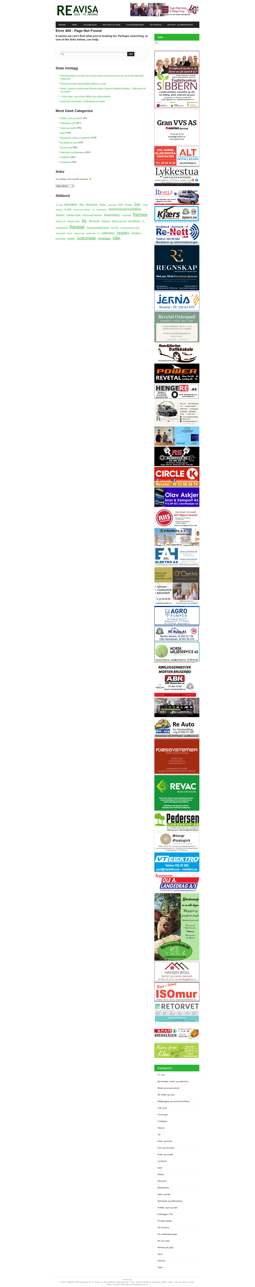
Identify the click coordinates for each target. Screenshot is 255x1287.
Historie (161, 1128)
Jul (93, 209)
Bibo (81, 204)
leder (160, 1168)
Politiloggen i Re (67, 123)
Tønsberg (122, 232)
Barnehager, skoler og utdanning (75, 137)
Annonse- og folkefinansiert (180, 24)
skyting (69, 233)
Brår (121, 204)
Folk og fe (162, 1108)
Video (74, 24)
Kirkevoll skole (101, 209)
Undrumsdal (86, 238)
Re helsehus (134, 221)
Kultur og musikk (68, 128)
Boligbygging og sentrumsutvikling (173, 1101)
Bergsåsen (70, 204)
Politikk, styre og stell (70, 118)
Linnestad (126, 215)
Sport (62, 133)
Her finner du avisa (111, 24)
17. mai (59, 205)
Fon (137, 204)
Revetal (77, 226)
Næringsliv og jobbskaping (72, 152)
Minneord (162, 1181)
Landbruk (162, 1161)
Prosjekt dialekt (165, 1221)
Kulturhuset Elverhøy (92, 215)
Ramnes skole (73, 221)
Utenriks (161, 1261)
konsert (60, 215)
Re (84, 221)
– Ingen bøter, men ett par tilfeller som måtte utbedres (85, 96)
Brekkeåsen (112, 205)
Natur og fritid (164, 1194)
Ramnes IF (60, 221)
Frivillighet (65, 157)
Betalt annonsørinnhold (168, 1088)
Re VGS (114, 228)
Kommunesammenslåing (124, 209)
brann (103, 204)
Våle (116, 238)
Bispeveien (92, 204)
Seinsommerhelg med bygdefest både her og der (83, 83)
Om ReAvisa (155, 24)
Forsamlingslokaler (135, 24)
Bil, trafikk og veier (68, 142)
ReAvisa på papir (119, 221)
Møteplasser (163, 1187)
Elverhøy (128, 205)
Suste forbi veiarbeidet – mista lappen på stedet (82, 101)
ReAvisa (106, 221)
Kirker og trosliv (165, 1141)
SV (98, 233)
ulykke (71, 238)
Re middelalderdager (167, 1234)
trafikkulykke (107, 233)
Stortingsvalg (90, 233)
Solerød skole (79, 233)
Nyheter (62, 24)
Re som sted (66, 147)
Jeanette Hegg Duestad (81, 209)
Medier (161, 1174)
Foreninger (65, 162)
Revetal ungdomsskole (98, 227)
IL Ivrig (67, 209)
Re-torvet (94, 220)
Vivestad (104, 238)
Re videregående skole (130, 228)
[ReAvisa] (78, 15)
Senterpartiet (60, 233)
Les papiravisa (90, 24)
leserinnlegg (112, 214)
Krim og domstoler (166, 1148)
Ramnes (140, 214)
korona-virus (73, 214)
